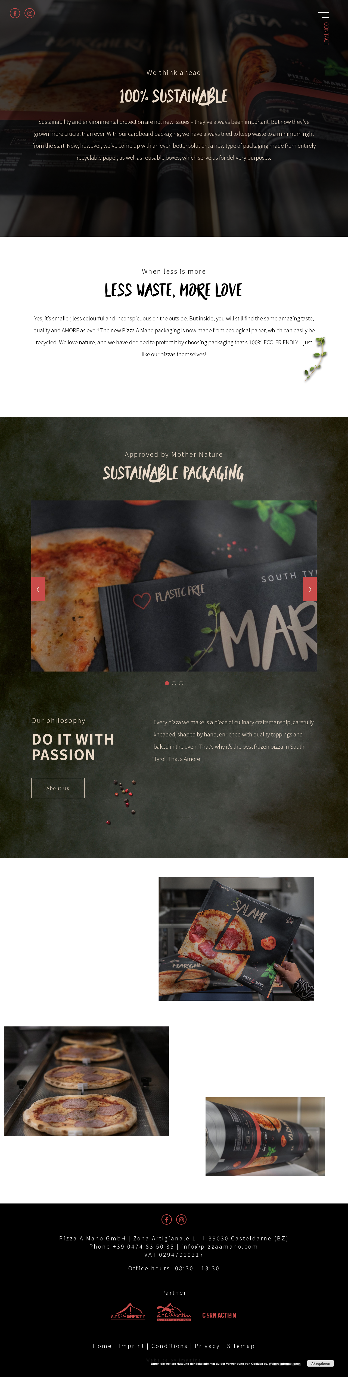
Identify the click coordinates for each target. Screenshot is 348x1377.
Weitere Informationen (285, 1364)
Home (102, 1346)
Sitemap (241, 1346)
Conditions (169, 1346)
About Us (57, 787)
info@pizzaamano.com (220, 1246)
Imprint (132, 1346)
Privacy (207, 1346)
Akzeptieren (320, 1363)
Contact (327, 34)
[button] (166, 683)
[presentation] (38, 589)
